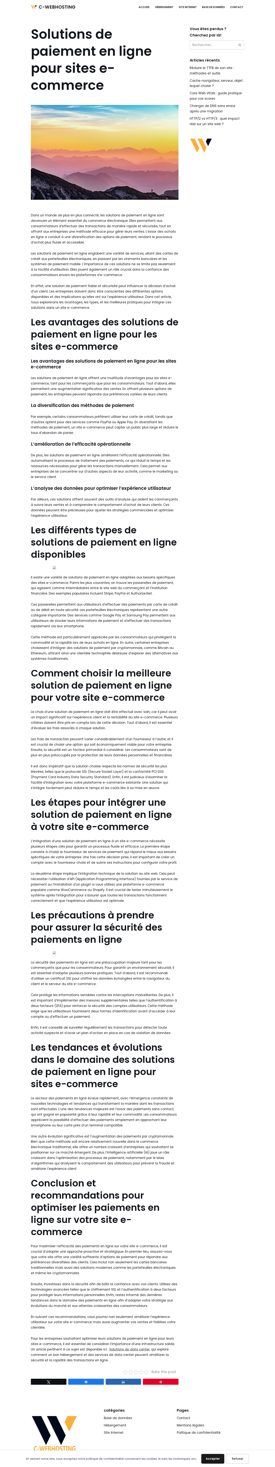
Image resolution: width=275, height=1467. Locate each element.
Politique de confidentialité (199, 1432)
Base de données (213, 7)
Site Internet (188, 7)
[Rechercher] (240, 45)
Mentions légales (190, 1425)
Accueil (144, 7)
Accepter (213, 1459)
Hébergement (164, 7)
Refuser (237, 1459)
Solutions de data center (129, 1349)
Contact (236, 7)
